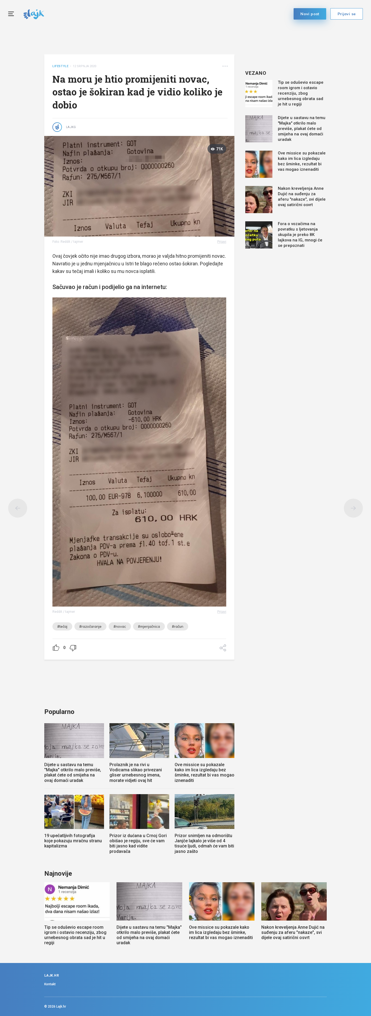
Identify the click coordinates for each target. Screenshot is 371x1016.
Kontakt (50, 984)
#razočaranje (90, 626)
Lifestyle (60, 66)
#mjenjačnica (149, 626)
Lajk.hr (61, 1006)
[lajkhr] (33, 13)
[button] (225, 66)
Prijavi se (347, 13)
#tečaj (62, 626)
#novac (120, 626)
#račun (177, 626)
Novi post (309, 13)
